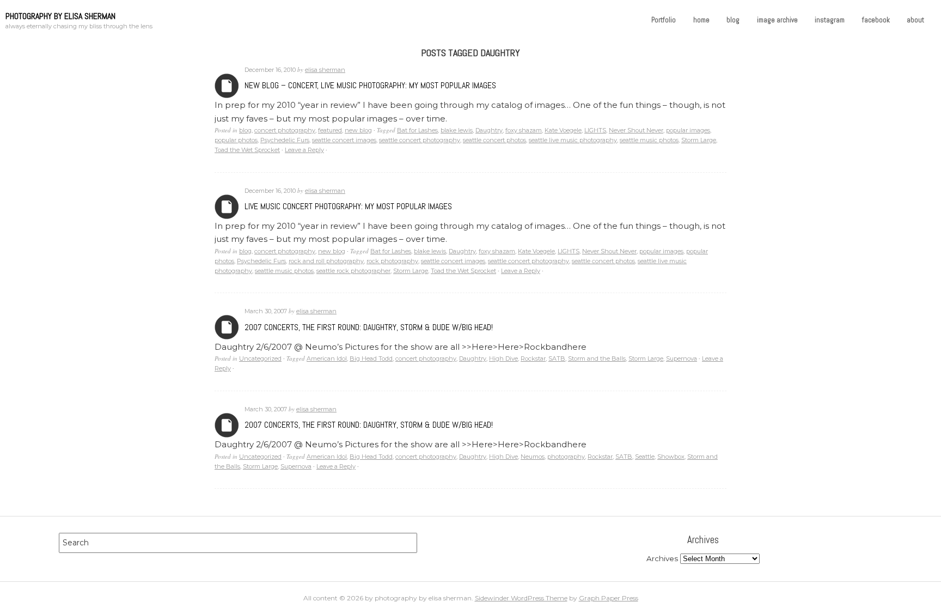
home (701, 20)
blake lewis (457, 130)
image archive (777, 20)
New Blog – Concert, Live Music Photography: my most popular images (370, 85)
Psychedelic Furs (284, 140)
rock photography (392, 261)
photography (566, 456)
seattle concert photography (419, 140)
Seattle (645, 456)
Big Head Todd (371, 358)
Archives (227, 86)
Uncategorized (260, 358)
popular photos (236, 140)
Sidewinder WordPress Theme (521, 598)
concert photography (284, 130)
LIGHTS (595, 130)
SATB (556, 358)
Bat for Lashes (417, 130)
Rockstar (533, 358)
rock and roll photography (326, 261)
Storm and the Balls (597, 358)
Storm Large (698, 140)
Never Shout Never (636, 130)
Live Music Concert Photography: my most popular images (348, 206)
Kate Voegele (563, 130)
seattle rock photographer (353, 271)
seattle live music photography (573, 140)
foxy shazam (523, 130)
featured (330, 130)
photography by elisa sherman (60, 16)
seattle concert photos (494, 140)
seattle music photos (649, 140)
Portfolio (663, 20)
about (915, 20)
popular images (688, 130)
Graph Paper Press (608, 598)
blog (733, 20)
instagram (830, 20)
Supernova (681, 358)
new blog (358, 130)
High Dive (503, 358)
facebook (876, 20)
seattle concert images (344, 140)
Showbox (671, 456)
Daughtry (489, 130)
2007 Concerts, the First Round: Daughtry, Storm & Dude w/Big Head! (369, 327)
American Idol (327, 358)
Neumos (533, 456)
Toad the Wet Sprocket (247, 150)
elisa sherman (325, 70)
